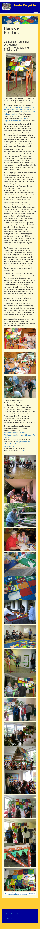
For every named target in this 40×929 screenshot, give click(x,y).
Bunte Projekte (24, 5)
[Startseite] (6, 6)
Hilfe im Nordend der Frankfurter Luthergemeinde (15, 445)
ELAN (22, 450)
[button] (4, 20)
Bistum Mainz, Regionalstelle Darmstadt (16, 119)
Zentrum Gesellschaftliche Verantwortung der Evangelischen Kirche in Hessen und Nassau (20, 108)
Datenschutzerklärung (13, 914)
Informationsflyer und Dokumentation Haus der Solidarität (17, 893)
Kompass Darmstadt (23, 441)
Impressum (9, 918)
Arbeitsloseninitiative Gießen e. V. (15, 433)
